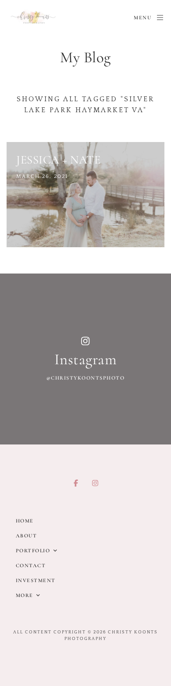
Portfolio (33, 550)
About (26, 536)
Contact (31, 565)
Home (25, 521)
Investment (36, 580)
